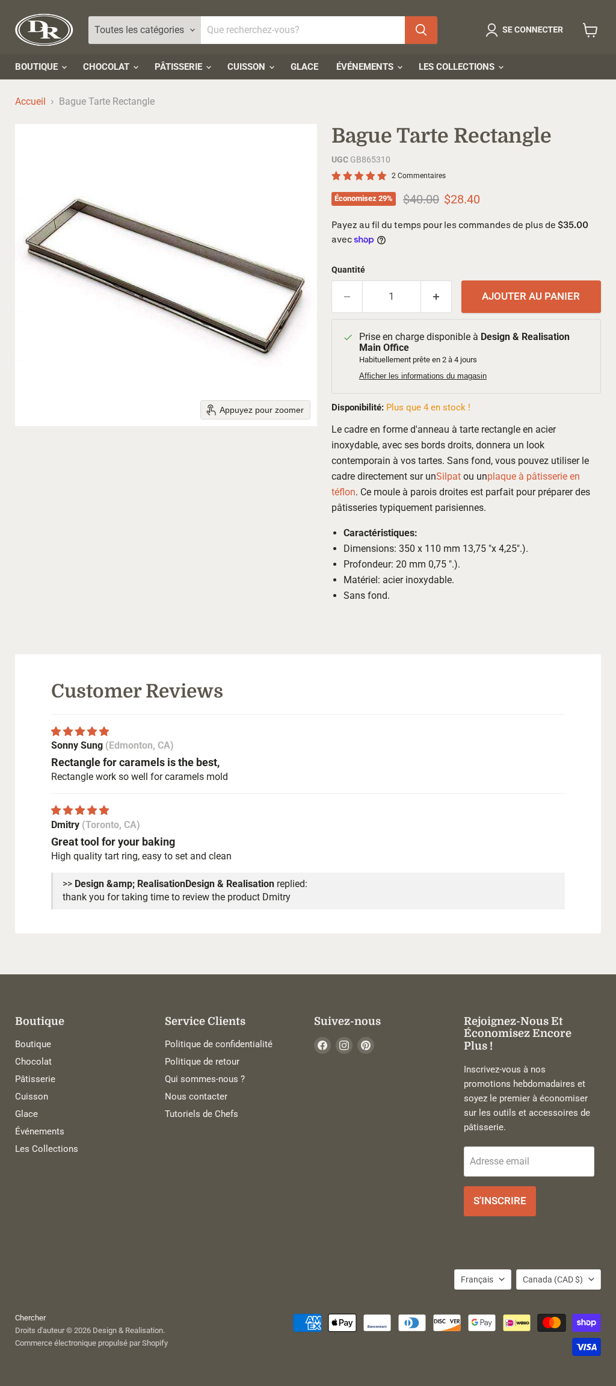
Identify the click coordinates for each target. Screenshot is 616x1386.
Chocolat (107, 66)
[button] (526, 30)
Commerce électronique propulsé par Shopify (91, 1342)
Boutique (37, 66)
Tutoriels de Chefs (201, 1114)
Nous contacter (196, 1096)
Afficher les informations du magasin (423, 376)
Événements (366, 66)
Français (477, 1279)
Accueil (30, 101)
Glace (304, 66)
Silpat (448, 476)
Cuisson (247, 66)
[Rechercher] (421, 30)
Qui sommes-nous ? (205, 1079)
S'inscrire (499, 1201)
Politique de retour (202, 1061)
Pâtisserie (180, 66)
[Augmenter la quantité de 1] (436, 296)
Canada (553, 1279)
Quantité (348, 269)
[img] (80, 731)
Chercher (30, 1317)
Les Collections (458, 66)
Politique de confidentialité (219, 1044)
